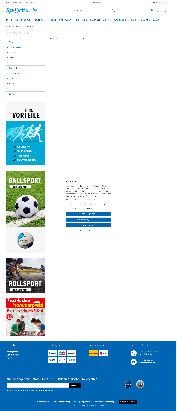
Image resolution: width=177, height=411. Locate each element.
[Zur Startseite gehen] (6, 26)
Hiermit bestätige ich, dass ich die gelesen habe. (31, 390)
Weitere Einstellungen (88, 230)
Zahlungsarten (12, 352)
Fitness (52, 20)
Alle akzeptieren (88, 214)
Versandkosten (13, 355)
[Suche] (113, 10)
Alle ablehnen (88, 225)
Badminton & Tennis (100, 20)
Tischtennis (81, 20)
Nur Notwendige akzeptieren (88, 219)
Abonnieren (74, 385)
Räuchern (19, 26)
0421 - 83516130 (145, 354)
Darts (8, 20)
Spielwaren (65, 20)
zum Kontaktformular (146, 363)
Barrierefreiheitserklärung (104, 402)
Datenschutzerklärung (61, 402)
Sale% (156, 20)
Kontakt (10, 358)
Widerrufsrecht (43, 402)
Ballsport (40, 20)
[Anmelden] (152, 11)
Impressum (85, 402)
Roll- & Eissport (23, 20)
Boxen (134, 20)
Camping (145, 20)
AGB (76, 402)
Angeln (11, 26)
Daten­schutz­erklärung (76, 200)
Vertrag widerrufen (127, 402)
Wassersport (121, 20)
